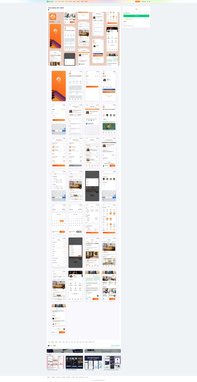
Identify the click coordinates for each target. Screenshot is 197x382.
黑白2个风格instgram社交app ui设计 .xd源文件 (111, 369)
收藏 (113, 345)
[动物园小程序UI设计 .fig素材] (93, 362)
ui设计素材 (73, 377)
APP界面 (66, 1)
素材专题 (86, 1)
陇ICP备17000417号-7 (102, 380)
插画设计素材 (63, 377)
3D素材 (62, 1)
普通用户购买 (127, 13)
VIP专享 (59, 1)
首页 (56, 1)
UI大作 (50, 9)
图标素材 (74, 1)
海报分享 (117, 345)
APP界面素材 (53, 377)
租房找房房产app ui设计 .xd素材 (52, 369)
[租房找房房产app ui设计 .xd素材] (55, 362)
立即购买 (136, 15)
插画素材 (78, 1)
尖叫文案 (86, 377)
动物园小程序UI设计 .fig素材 (89, 369)
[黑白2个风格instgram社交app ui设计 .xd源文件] (112, 362)
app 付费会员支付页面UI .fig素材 (71, 369)
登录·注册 (144, 1)
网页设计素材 (58, 377)
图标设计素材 (68, 377)
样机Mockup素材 (81, 377)
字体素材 (82, 1)
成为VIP (138, 1)
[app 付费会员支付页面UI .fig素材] (74, 362)
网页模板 (70, 1)
